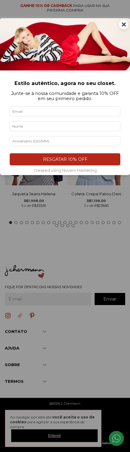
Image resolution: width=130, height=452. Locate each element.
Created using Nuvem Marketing (65, 170)
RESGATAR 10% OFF (65, 159)
